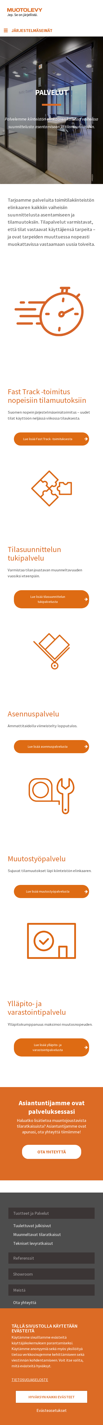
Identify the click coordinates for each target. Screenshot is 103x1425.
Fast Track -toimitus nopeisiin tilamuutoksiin (47, 396)
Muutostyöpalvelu (37, 858)
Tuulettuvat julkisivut (32, 1225)
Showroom (23, 1274)
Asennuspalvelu (33, 714)
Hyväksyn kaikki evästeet (52, 1396)
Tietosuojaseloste (29, 1379)
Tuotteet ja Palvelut (31, 1213)
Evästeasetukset (51, 1410)
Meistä (19, 1290)
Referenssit (23, 1258)
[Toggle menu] (88, 12)
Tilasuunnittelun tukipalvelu (34, 554)
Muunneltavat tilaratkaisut (37, 1234)
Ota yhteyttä (24, 1302)
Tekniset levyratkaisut (33, 1243)
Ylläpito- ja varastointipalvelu (37, 1008)
